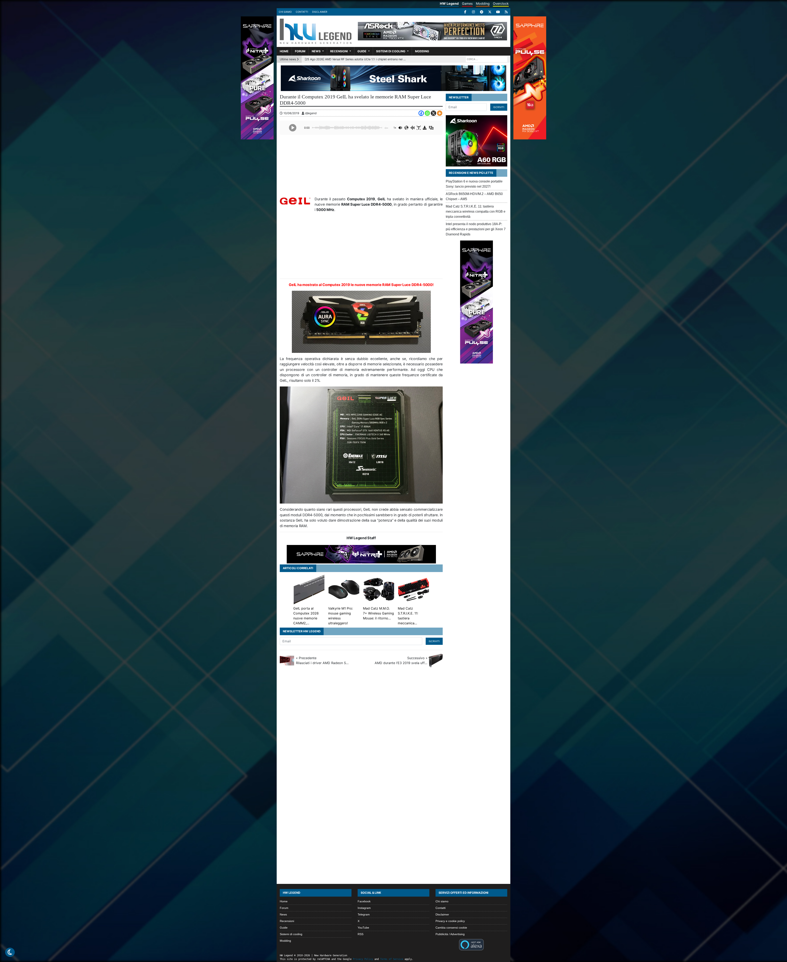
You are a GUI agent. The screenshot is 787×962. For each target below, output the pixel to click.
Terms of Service (391, 959)
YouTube (363, 927)
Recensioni (339, 51)
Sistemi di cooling (390, 51)
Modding (483, 3)
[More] (439, 113)
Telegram (364, 914)
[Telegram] (482, 12)
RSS (360, 934)
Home (284, 51)
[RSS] (506, 12)
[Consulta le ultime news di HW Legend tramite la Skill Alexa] (471, 944)
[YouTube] (498, 12)
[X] (490, 12)
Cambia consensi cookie (451, 927)
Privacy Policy (363, 959)
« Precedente (322, 660)
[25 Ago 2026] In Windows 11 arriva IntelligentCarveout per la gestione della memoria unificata (356, 59)
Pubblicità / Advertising (450, 934)
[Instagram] (473, 12)
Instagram (364, 908)
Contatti (302, 11)
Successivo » (401, 660)
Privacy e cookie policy (450, 921)
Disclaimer (319, 11)
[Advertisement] (361, 166)
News (316, 51)
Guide (361, 51)
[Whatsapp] (427, 113)
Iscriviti (434, 641)
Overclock (501, 3)
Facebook (364, 901)
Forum (300, 51)
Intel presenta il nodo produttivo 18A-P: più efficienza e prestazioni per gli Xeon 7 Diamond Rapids (476, 229)
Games (467, 3)
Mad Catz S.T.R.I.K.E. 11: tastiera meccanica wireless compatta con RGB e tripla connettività (475, 211)
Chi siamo (285, 11)
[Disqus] (393, 725)
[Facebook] (465, 12)
